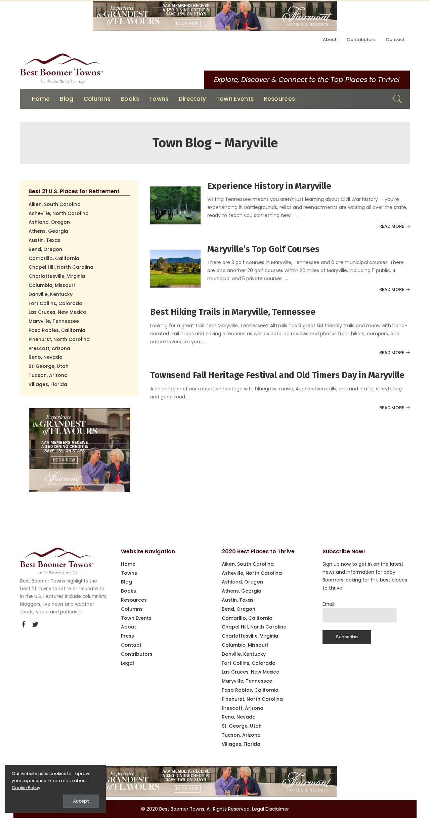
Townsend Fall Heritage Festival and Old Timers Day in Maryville (277, 375)
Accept (81, 801)
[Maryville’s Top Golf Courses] (175, 268)
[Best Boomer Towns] (61, 68)
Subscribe (347, 637)
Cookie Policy (26, 787)
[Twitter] (35, 624)
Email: (328, 604)
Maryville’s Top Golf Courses (263, 249)
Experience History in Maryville (269, 186)
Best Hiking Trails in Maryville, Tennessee (232, 312)
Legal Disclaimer (270, 809)
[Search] (397, 99)
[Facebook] (23, 624)
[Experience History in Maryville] (175, 205)
